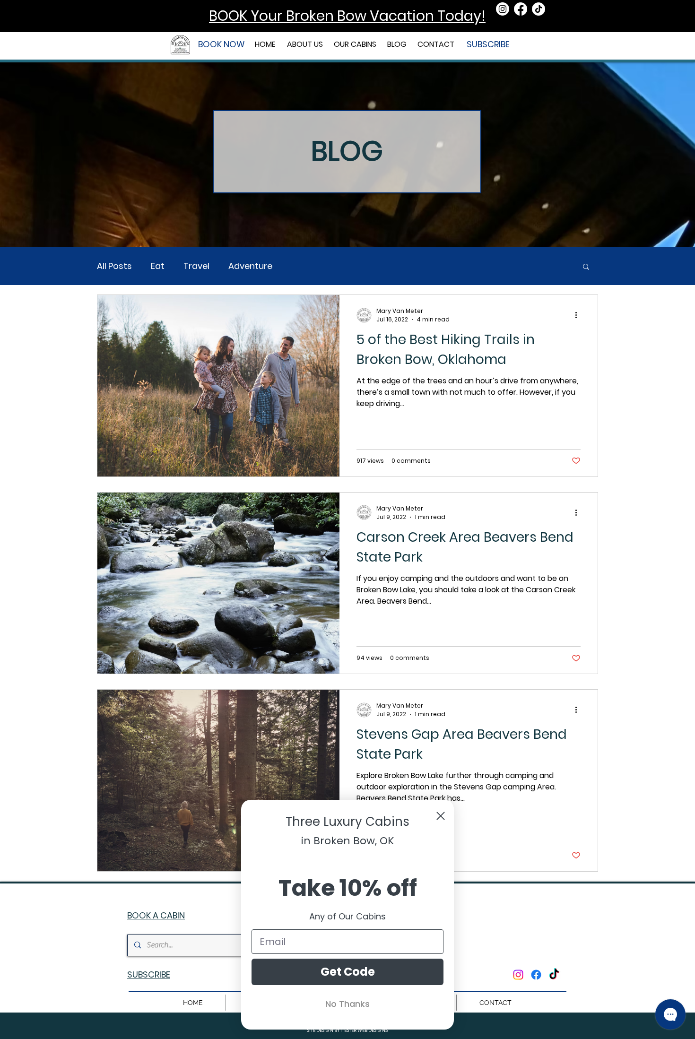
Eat (158, 266)
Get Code (348, 971)
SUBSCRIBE (488, 44)
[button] (355, 44)
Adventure (250, 266)
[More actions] (579, 315)
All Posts (114, 266)
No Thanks (347, 1004)
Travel (196, 266)
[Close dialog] (441, 816)
